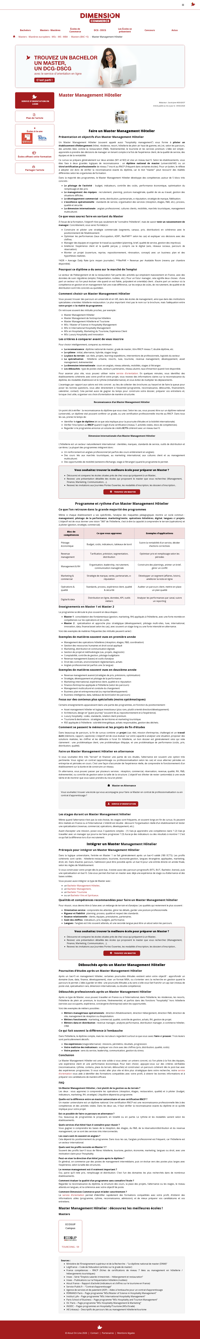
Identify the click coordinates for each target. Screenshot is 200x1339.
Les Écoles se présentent (125, 30)
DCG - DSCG (100, 30)
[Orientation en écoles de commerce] (14, 36)
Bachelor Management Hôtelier (83, 885)
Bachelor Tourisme (77, 892)
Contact (94, 1333)
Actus (175, 30)
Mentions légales (126, 1333)
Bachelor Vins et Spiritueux (84, 895)
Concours (150, 30)
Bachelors (25, 30)
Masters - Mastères (50, 30)
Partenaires (108, 1333)
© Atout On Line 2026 (76, 1333)
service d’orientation (127, 373)
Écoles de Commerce (75, 30)
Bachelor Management (79, 888)
